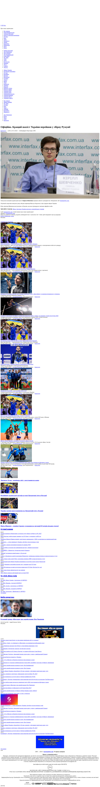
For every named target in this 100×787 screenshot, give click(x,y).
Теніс (5, 39)
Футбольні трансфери (9, 71)
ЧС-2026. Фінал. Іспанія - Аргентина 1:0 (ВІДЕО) (14, 580)
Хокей (5, 42)
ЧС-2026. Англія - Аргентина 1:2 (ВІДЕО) (12, 586)
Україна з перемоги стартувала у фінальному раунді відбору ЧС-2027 (19, 674)
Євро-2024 (6, 56)
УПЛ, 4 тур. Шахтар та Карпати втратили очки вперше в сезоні (18, 659)
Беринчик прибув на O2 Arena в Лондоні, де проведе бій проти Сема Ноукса (21, 651)
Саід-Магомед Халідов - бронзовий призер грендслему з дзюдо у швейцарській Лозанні (24, 654)
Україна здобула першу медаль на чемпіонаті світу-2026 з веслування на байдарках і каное (25, 462)
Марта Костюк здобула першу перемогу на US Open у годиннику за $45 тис (21, 536)
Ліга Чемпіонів (8, 52)
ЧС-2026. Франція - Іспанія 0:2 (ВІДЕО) (11, 588)
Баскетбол (6, 43)
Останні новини (7, 529)
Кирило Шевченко (5, 216)
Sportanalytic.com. (64, 200)
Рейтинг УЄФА (8, 88)
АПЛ (5, 60)
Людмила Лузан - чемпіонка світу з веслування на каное (20, 480)
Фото (5, 46)
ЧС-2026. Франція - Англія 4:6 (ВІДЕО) (11, 583)
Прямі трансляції (8, 50)
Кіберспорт (7, 45)
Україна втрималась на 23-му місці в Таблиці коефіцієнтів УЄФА (18, 676)
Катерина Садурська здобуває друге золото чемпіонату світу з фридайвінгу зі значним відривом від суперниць (30, 294)
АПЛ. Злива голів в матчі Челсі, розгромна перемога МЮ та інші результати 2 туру (23, 558)
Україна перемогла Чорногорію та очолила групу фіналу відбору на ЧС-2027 (21, 533)
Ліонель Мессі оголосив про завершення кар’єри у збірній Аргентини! (19, 547)
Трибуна (6, 85)
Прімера (6, 63)
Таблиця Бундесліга (9, 94)
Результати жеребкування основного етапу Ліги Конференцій (17, 665)
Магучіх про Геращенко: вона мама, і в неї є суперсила (15, 415)
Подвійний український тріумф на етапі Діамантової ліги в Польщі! (19, 340)
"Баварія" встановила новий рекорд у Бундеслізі (13, 553)
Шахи (5, 81)
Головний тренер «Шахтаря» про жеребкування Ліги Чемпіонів (22, 619)
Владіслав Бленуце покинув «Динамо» (11, 657)
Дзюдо (5, 80)
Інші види (3, 130)
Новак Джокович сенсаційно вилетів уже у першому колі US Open (18, 564)
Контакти (6, 120)
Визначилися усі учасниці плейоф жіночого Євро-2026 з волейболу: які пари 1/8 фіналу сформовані (27, 662)
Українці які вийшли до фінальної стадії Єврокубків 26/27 (16, 688)
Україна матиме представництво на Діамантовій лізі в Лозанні (22, 511)
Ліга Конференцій (8, 54)
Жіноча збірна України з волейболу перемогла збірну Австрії (17, 440)
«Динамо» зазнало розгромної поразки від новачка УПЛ (16, 544)
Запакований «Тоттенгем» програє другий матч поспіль (15, 648)
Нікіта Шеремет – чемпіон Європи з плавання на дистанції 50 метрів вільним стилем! (30, 526)
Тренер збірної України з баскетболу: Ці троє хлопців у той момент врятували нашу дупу (24, 671)
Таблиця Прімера (8, 95)
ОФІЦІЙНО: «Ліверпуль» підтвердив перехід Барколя (15, 550)
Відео (5, 48)
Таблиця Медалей (8, 34)
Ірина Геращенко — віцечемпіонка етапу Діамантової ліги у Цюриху (19, 244)
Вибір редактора (7, 597)
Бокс (5, 38)
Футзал (6, 73)
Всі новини (7, 31)
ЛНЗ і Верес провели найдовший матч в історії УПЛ (15, 573)
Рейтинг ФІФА (8, 89)
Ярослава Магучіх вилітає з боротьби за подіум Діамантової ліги (18, 269)
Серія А (6, 66)
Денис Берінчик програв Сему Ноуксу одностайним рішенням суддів (19, 645)
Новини (6, 87)
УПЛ (5, 59)
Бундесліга (7, 62)
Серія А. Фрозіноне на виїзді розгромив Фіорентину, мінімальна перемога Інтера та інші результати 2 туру (29, 556)
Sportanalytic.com (8, 212)
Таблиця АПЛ (7, 92)
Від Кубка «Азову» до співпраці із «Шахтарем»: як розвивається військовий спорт (22, 643)
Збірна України (8, 70)
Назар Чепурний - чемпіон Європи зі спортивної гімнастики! (17, 364)
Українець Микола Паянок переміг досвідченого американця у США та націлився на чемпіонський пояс (28, 539)
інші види (6, 84)
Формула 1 (6, 41)
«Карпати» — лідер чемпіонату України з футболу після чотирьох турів (20, 542)
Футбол (6, 36)
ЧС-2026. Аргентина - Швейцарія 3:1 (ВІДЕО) (13, 591)
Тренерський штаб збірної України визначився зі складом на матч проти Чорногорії (23, 561)
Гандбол (6, 78)
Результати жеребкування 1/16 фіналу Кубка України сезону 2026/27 (19, 690)
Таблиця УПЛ (7, 91)
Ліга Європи (7, 53)
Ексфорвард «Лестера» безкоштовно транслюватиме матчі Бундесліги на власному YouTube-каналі (27, 679)
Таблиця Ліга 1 (8, 96)
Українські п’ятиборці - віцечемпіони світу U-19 (13, 390)
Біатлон (6, 75)
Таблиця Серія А (8, 98)
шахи (12, 216)
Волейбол (6, 74)
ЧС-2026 (6, 57)
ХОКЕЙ (6, 109)
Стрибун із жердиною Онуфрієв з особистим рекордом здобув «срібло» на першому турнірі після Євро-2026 (29, 315)
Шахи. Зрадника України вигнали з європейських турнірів (28, 209)
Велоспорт (6, 77)
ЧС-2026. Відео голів (9, 576)
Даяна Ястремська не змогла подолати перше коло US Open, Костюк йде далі (21, 567)
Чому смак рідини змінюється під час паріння (13, 570)
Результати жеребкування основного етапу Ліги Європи (16, 668)
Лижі (5, 82)
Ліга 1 (5, 64)
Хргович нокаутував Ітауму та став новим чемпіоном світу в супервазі (19, 640)
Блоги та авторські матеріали (11, 35)
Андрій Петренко (17, 246)
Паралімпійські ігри (9, 32)
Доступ (6, 67)
